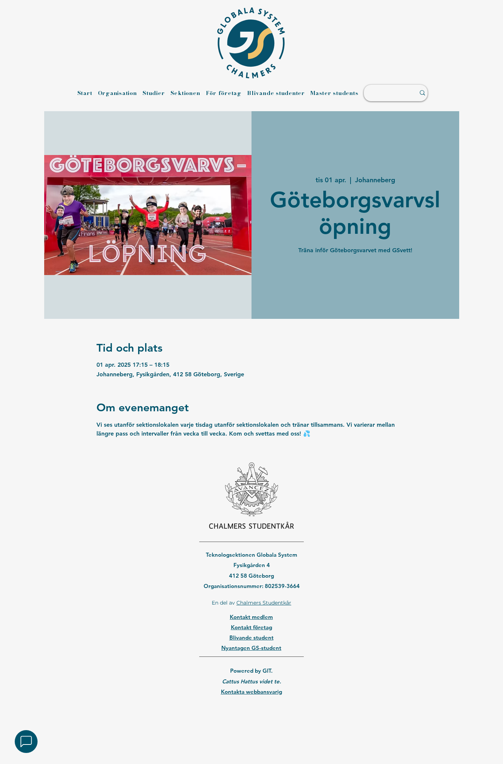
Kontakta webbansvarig (251, 691)
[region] (251, 710)
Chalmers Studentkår (263, 602)
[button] (26, 741)
